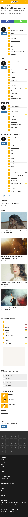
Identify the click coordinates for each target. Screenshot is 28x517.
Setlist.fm (3, 495)
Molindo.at (3, 492)
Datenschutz (3, 478)
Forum (2, 473)
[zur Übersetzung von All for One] (26, 324)
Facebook (3, 490)
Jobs (2, 464)
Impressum (3, 480)
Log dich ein (3, 203)
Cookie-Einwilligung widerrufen (7, 483)
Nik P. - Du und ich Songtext (7, 507)
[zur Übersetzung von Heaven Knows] (26, 337)
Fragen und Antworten (5, 476)
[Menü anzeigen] (2, 2)
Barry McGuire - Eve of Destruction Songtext (10, 514)
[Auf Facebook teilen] (7, 21)
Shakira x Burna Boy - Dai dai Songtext (9, 511)
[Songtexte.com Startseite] (14, 1)
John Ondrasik (18, 13)
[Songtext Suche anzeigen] (26, 2)
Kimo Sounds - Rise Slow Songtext (8, 504)
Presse (2, 459)
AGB (8, 478)
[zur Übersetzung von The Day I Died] (26, 343)
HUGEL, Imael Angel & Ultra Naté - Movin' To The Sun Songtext (14, 502)
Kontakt (2, 466)
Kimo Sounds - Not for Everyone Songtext (9, 509)
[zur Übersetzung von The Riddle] (26, 69)
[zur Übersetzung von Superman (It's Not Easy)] (26, 88)
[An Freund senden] (20, 21)
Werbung (3, 462)
